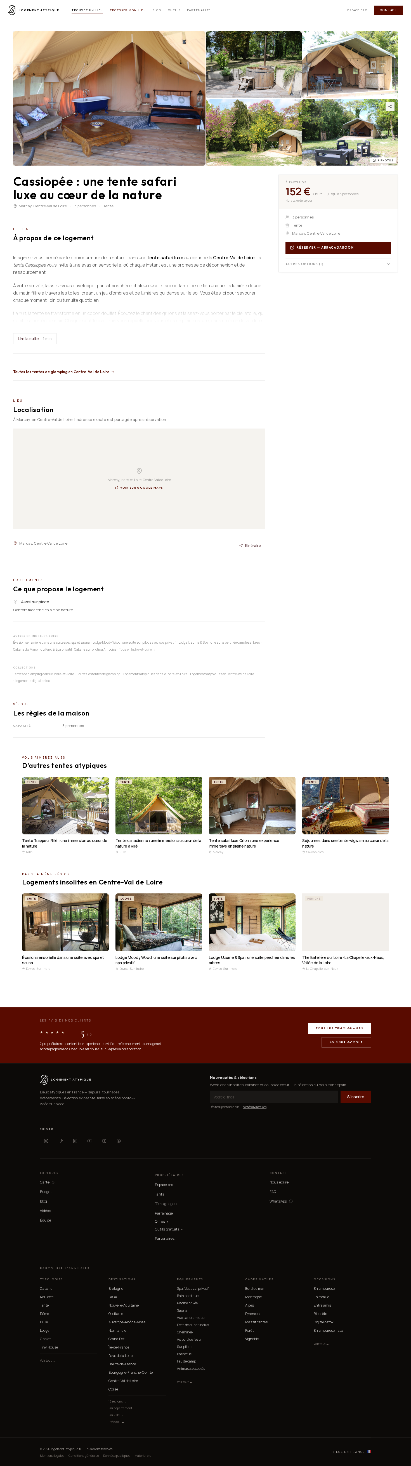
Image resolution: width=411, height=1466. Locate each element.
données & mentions (254, 1107)
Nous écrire (279, 1182)
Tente (44, 1305)
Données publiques (116, 1455)
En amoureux (324, 1288)
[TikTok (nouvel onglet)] (61, 1141)
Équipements (190, 1279)
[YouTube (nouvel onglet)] (90, 1141)
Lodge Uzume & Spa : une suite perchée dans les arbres (219, 642)
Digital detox (323, 1322)
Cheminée (185, 1332)
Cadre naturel (260, 1279)
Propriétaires (169, 1175)
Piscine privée (187, 1303)
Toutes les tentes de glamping (99, 674)
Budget (46, 1191)
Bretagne (115, 1288)
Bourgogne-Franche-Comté (130, 1372)
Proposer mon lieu (128, 10)
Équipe (45, 1220)
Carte (44, 1182)
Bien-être (321, 1313)
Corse (113, 1389)
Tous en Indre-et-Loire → (137, 649)
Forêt (249, 1330)
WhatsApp (278, 1201)
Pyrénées (252, 1313)
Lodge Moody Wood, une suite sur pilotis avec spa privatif (134, 642)
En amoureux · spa (328, 1330)
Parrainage (164, 1213)
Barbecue (184, 1354)
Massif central (256, 1322)
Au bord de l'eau (189, 1339)
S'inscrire (355, 1096)
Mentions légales (52, 1455)
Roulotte (46, 1297)
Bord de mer (254, 1288)
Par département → (122, 1408)
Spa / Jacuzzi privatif (193, 1288)
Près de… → (116, 1422)
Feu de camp (186, 1361)
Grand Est (116, 1338)
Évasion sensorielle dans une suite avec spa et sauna (51, 642)
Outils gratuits (169, 1229)
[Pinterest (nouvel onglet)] (119, 1141)
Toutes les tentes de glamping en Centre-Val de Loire (61, 372)
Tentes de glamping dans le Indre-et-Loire (43, 674)
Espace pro (357, 10)
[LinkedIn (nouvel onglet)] (75, 1141)
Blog (156, 10)
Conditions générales (83, 1455)
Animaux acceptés (191, 1368)
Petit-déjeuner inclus (193, 1325)
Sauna (182, 1310)
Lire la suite (35, 338)
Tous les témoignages (339, 1028)
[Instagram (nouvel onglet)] (46, 1141)
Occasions (324, 1279)
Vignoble (252, 1338)
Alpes (249, 1305)
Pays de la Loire (120, 1355)
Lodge (44, 1330)
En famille (321, 1297)
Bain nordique (188, 1295)
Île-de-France (118, 1347)
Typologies (51, 1279)
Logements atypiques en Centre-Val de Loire (222, 674)
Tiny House (49, 1347)
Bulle (44, 1322)
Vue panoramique (190, 1317)
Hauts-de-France (122, 1364)
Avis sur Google (346, 1042)
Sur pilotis (184, 1346)
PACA (112, 1297)
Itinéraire (253, 545)
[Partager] (390, 106)
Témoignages (165, 1203)
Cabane (46, 1288)
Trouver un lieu (87, 10)
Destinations (121, 1279)
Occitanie (115, 1313)
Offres (161, 1221)
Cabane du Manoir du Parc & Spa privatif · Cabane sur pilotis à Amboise (64, 649)
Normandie (117, 1330)
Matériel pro (142, 1455)
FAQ (273, 1191)
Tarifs (159, 1194)
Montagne (253, 1297)
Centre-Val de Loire (123, 1380)
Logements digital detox (32, 681)
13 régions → (117, 1401)
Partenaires (199, 10)
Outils (174, 10)
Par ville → (115, 1415)
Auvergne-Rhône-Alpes (126, 1322)
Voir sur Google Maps (141, 488)
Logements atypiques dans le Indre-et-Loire (155, 674)
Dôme (44, 1313)
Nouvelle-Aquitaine (123, 1305)
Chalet (45, 1338)
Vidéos (45, 1210)
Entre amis (322, 1305)
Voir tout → (47, 1360)
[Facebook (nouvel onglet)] (104, 1141)
